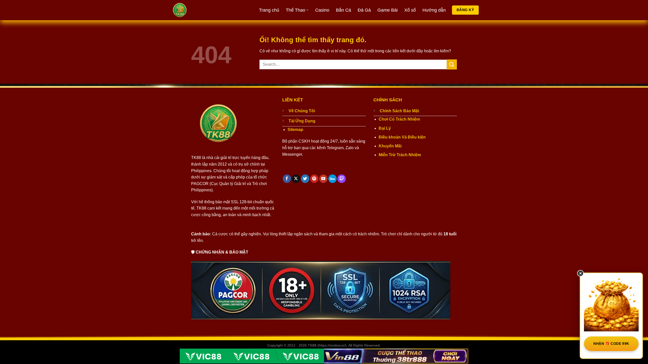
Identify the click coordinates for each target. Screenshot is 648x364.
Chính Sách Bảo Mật (399, 111)
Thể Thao (295, 10)
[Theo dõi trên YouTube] (323, 178)
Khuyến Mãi (390, 146)
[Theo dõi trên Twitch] (341, 178)
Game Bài (387, 10)
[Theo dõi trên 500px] (332, 178)
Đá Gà (364, 10)
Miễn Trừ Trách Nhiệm (400, 155)
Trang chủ (269, 10)
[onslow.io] (199, 10)
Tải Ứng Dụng (302, 121)
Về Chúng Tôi (302, 111)
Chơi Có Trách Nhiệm (399, 119)
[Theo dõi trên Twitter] (305, 178)
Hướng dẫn (434, 10)
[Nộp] (452, 64)
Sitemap (295, 129)
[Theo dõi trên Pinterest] (314, 178)
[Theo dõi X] (296, 178)
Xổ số (410, 10)
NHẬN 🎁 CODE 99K (611, 344)
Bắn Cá (343, 10)
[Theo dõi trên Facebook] (287, 178)
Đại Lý (385, 128)
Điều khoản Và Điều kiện (402, 137)
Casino (322, 10)
